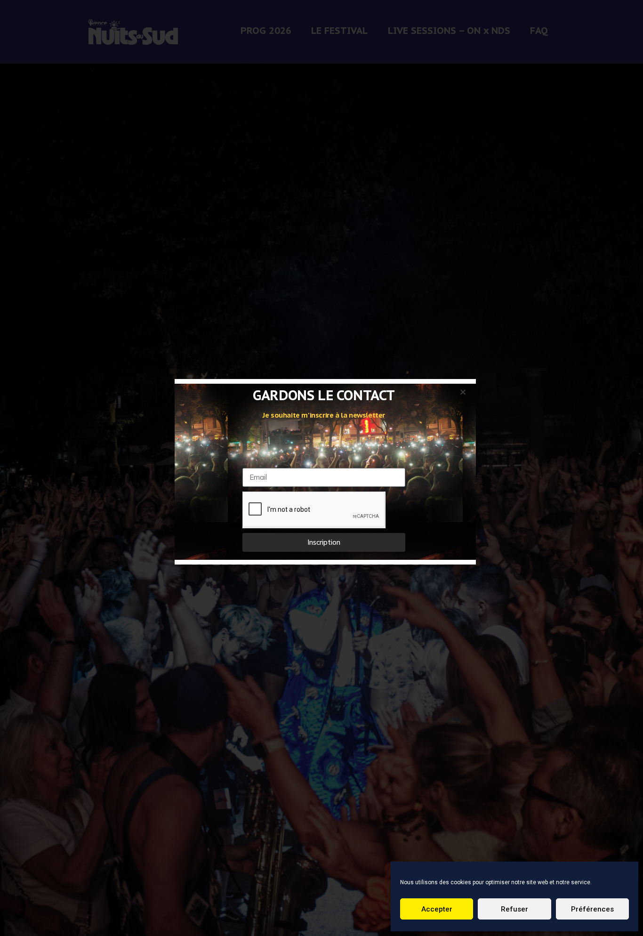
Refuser (514, 909)
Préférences (592, 909)
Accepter (436, 909)
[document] (321, 468)
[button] (462, 391)
